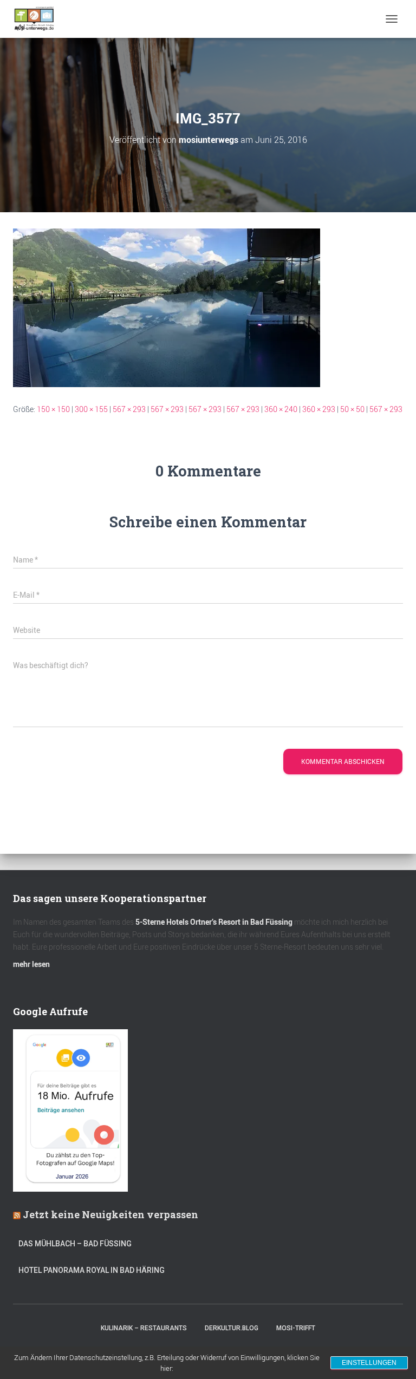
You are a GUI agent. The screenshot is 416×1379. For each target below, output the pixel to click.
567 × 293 (129, 409)
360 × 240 (280, 409)
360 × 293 (318, 409)
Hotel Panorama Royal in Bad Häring (91, 1270)
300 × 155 (91, 409)
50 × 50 (352, 409)
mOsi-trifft (295, 1328)
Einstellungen (369, 1363)
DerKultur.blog (231, 1328)
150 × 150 (53, 409)
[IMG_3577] (166, 307)
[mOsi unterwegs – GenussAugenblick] (38, 18)
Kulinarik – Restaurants (144, 1328)
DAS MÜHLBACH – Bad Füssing (75, 1243)
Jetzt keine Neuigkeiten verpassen (110, 1214)
